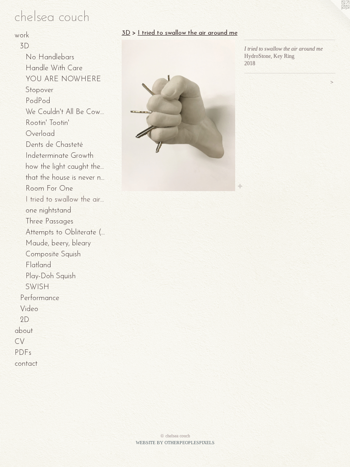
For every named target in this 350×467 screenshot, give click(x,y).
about (24, 331)
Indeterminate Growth (59, 156)
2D (24, 320)
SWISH (37, 287)
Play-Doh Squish (51, 276)
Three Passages (49, 221)
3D (24, 46)
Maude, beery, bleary (58, 243)
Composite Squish (53, 254)
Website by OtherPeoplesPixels (175, 442)
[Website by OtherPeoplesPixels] (332, 18)
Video (29, 309)
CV (20, 342)
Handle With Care (54, 68)
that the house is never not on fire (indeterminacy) (66, 178)
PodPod (38, 101)
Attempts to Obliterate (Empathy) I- (66, 232)
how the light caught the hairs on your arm (66, 167)
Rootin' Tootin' (47, 123)
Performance (39, 298)
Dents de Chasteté (54, 145)
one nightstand (48, 210)
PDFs (23, 353)
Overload (40, 134)
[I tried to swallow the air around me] (178, 115)
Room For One (49, 188)
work (22, 35)
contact (26, 364)
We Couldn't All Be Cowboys (66, 112)
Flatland (38, 265)
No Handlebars (50, 57)
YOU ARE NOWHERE (63, 79)
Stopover (39, 90)
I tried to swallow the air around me (66, 199)
